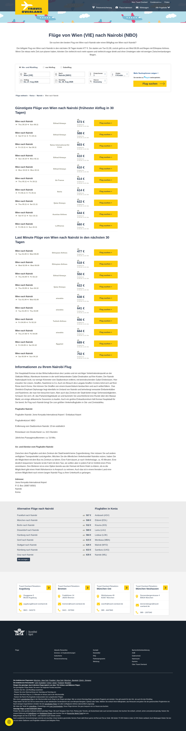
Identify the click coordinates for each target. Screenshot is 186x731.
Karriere (135, 661)
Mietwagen (144, 7)
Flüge (17, 650)
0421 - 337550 (68, 610)
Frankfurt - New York (56, 680)
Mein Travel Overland (139, 2)
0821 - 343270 (29, 610)
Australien (42, 683)
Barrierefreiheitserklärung (141, 650)
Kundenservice (155, 2)
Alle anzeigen (23, 559)
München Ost (107, 587)
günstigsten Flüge (51, 704)
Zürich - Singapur (85, 680)
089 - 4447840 (107, 610)
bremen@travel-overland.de (73, 604)
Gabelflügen (32, 713)
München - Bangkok (71, 680)
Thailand (61, 683)
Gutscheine (58, 656)
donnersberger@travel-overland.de (149, 605)
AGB (133, 653)
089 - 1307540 (146, 612)
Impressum (136, 659)
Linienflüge (33, 706)
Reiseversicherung (104, 7)
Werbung (96, 661)
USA (36, 683)
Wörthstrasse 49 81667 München (107, 596)
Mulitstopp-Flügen (46, 713)
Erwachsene (98, 73)
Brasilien (68, 683)
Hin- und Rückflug (30, 67)
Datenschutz (136, 656)
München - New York (41, 680)
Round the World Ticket (75, 713)
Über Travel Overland (139, 664)
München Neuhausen (147, 587)
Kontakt (95, 650)
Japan (54, 683)
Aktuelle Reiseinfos (60, 650)
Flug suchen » (106, 123)
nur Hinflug (50, 67)
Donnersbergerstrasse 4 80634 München (150, 596)
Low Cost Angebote (56, 706)
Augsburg (29, 587)
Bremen (68, 587)
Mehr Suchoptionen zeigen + (146, 73)
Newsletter (96, 653)
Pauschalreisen (125, 7)
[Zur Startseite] (31, 7)
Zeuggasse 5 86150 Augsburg (30, 596)
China (49, 683)
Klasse (96, 80)
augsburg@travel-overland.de (35, 604)
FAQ (94, 656)
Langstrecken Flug (27, 699)
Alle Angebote (161, 7)
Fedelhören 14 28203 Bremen (68, 596)
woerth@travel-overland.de (112, 604)
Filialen (167, 2)
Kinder (118, 73)
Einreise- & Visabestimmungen (64, 653)
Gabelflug (67, 67)
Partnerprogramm (99, 659)
